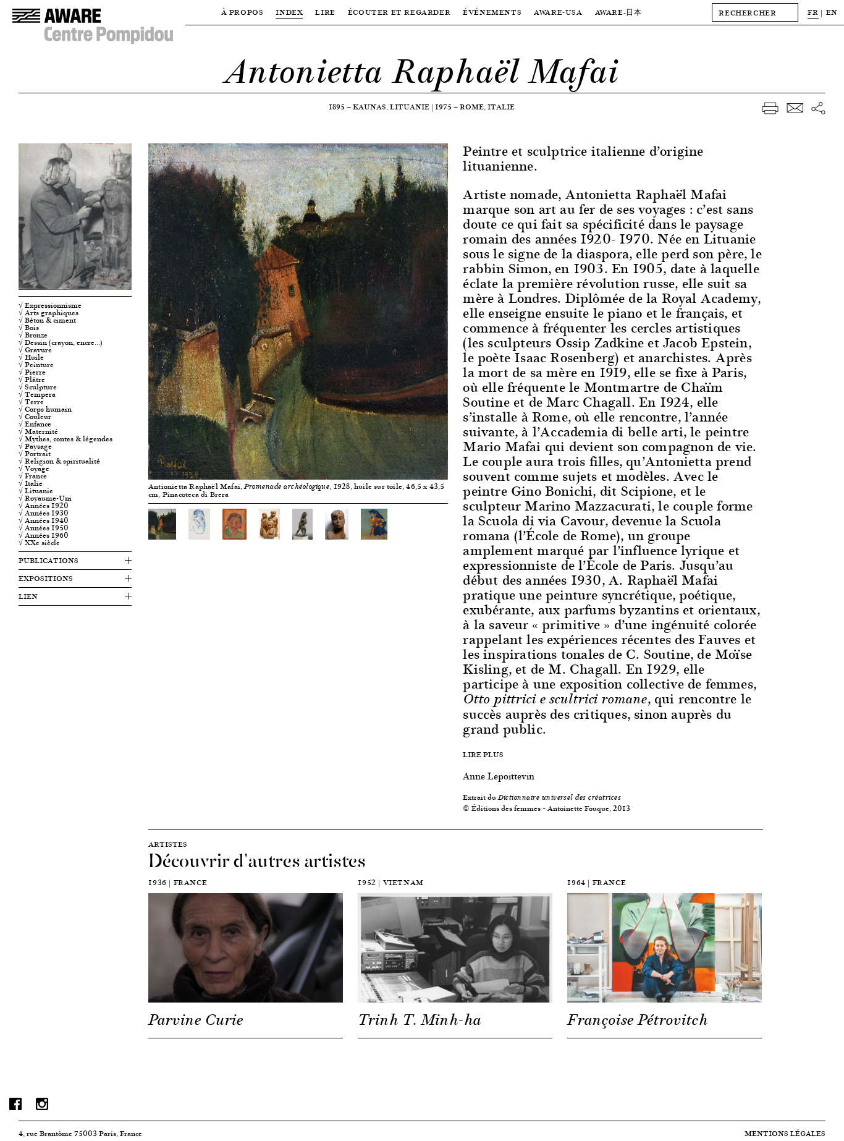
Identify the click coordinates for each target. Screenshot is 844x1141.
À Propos (242, 12)
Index (289, 12)
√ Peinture (36, 364)
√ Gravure (35, 350)
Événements (492, 12)
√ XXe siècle (39, 542)
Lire (325, 12)
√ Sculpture (38, 387)
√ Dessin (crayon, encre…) (61, 342)
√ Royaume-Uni (45, 498)
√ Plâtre (32, 379)
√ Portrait (35, 453)
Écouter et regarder (399, 12)
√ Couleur (35, 416)
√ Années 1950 (44, 528)
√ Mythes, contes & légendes (65, 439)
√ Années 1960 (44, 535)
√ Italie (31, 483)
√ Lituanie (36, 490)
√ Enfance (35, 424)
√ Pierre (32, 372)
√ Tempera (37, 394)
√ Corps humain (45, 409)
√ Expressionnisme (50, 305)
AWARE (618, 12)
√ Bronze (33, 335)
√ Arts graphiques (48, 312)
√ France (33, 476)
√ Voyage (34, 468)
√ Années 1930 (44, 513)
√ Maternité (38, 431)
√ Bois (29, 327)
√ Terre (31, 401)
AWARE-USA (558, 12)
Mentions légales (785, 1133)
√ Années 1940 (44, 520)
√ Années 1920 (44, 505)
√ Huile (31, 357)
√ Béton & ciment (47, 320)
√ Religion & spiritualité (59, 461)
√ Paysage (35, 446)
